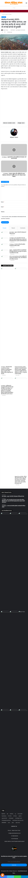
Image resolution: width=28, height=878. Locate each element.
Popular (4, 228)
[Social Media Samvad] (14, 3)
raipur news (18, 822)
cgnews (20, 815)
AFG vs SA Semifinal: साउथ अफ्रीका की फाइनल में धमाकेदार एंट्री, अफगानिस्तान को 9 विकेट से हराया (18, 258)
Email (2, 206)
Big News (3, 813)
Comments (22, 228)
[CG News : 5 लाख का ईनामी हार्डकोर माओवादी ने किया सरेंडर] (5, 246)
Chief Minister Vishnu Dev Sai (17, 820)
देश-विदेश (9, 14)
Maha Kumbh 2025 (9, 123)
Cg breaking (4, 815)
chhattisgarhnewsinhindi (6, 820)
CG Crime (9, 815)
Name (2, 201)
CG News (15, 815)
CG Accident (20, 813)
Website (2, 211)
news (9, 822)
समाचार (6, 14)
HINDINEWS (4, 822)
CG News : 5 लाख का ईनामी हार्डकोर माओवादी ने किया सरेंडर (17, 245)
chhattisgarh (11, 818)
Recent (13, 228)
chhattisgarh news (18, 818)
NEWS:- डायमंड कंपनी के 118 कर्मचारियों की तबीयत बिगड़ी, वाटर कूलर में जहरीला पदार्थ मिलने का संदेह (18, 251)
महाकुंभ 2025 (21, 123)
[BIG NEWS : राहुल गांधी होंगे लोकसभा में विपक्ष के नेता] (5, 234)
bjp (7, 813)
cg (15, 813)
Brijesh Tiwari (5, 30)
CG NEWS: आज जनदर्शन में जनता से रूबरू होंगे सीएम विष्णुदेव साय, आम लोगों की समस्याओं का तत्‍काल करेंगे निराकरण (18, 239)
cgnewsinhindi (4, 818)
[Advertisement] (14, 105)
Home (3, 14)
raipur (13, 822)
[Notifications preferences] (2, 875)
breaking (11, 813)
